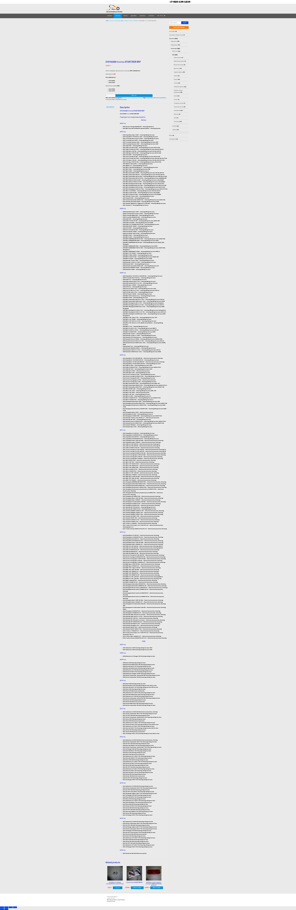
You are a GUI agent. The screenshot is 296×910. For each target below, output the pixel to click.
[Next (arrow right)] (6, 909)
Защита (176, 75)
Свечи (175, 96)
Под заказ (117, 887)
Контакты (142, 15)
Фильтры (176, 114)
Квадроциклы (174, 45)
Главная (109, 15)
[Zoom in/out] (15, 907)
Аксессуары (172, 31)
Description (110, 107)
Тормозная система (178, 106)
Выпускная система (178, 64)
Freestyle (108, 99)
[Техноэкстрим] (114, 8)
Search (184, 22)
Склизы (175, 99)
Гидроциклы (174, 41)
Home (107, 20)
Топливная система (178, 103)
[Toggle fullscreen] (11, 907)
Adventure (156, 97)
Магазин (117, 15)
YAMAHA (174, 129)
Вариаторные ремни (179, 61)
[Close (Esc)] (2, 907)
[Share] (6, 907)
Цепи (175, 117)
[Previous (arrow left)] (2, 909)
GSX (113, 99)
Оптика (176, 83)
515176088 (149, 97)
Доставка (133, 15)
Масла (170, 135)
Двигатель (176, 68)
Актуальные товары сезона (176, 35)
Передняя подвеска (179, 86)
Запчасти (111, 20)
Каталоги (151, 15)
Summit (124, 99)
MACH (120, 99)
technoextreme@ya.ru (112, 896)
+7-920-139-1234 (180, 2)
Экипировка (172, 139)
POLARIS (174, 126)
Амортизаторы (177, 57)
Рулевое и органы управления (131, 20)
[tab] (112, 107)
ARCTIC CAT (175, 51)
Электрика (176, 121)
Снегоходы (117, 20)
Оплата (125, 15)
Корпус (175, 79)
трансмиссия (177, 110)
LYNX (116, 99)
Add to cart (134, 95)
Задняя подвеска (178, 72)
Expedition (163, 97)
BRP (122, 20)
